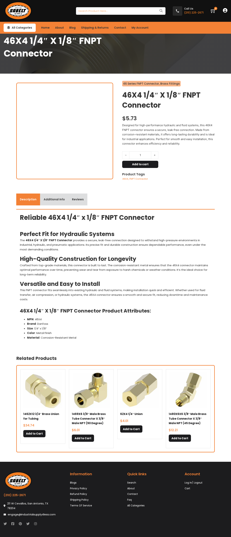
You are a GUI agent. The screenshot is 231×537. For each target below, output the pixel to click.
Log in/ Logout (193, 482)
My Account (140, 28)
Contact (120, 28)
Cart (187, 488)
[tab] (28, 199)
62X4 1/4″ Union (131, 414)
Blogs (73, 482)
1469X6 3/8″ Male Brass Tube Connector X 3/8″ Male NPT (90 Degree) (89, 418)
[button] (34, 433)
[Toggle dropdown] (8, 28)
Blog (72, 28)
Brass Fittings (170, 84)
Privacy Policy (78, 488)
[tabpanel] (115, 278)
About (59, 28)
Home (45, 28)
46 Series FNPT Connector (141, 84)
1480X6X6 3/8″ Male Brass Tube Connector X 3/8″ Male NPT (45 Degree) (187, 418)
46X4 (125, 179)
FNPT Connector (138, 179)
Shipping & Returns (95, 28)
